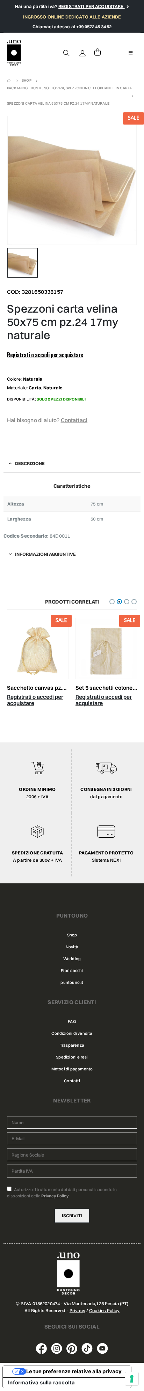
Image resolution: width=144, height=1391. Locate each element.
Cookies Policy (104, 1310)
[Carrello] (97, 52)
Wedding (72, 958)
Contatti (72, 1080)
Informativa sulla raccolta (41, 1382)
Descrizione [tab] (30, 463)
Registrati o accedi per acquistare (45, 355)
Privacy (77, 1310)
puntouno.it (71, 982)
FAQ (72, 1021)
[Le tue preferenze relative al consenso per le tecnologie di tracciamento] (131, 1378)
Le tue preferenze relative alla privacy (74, 1371)
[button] (112, 601)
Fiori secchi (72, 970)
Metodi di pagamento (72, 1069)
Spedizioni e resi (72, 1057)
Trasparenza (72, 1045)
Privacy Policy (55, 1195)
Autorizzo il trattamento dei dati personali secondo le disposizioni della (62, 1192)
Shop (72, 935)
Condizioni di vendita (71, 1033)
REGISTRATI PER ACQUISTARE (91, 6)
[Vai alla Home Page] (9, 80)
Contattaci (74, 420)
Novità (72, 946)
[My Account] (83, 53)
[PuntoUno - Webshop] (14, 53)
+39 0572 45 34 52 (93, 26)
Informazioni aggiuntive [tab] (45, 554)
